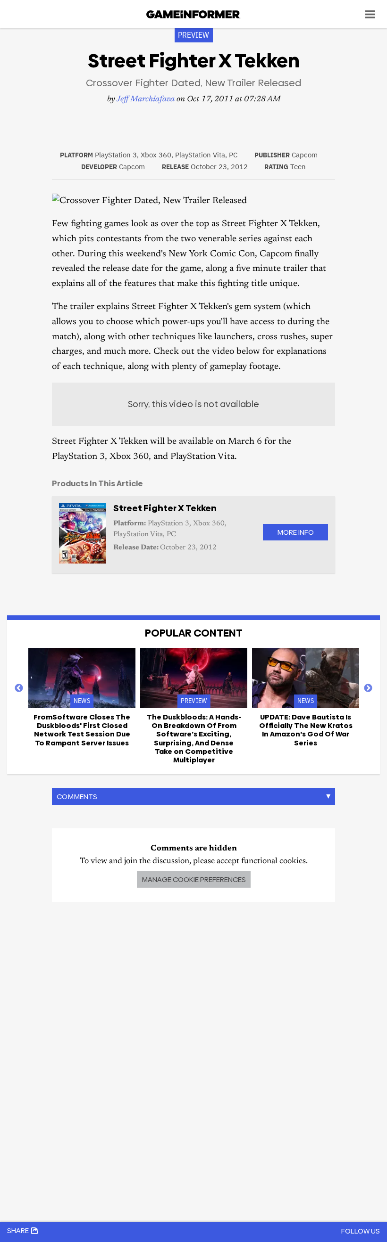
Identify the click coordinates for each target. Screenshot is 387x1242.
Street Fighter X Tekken (165, 508)
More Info (295, 532)
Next (368, 688)
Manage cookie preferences (194, 879)
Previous (19, 688)
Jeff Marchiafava (146, 100)
